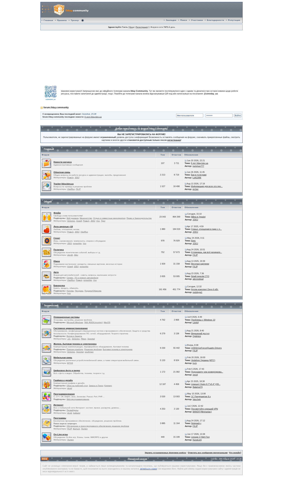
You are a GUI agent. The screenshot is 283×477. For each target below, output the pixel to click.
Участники (197, 20)
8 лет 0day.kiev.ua (93, 117)
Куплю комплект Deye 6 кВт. (205, 289)
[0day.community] (65, 10)
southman (89, 352)
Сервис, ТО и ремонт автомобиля (82, 278)
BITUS (70, 363)
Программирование (64, 394)
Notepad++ (196, 423)
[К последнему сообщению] (185, 160)
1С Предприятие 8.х (201, 396)
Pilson (83, 339)
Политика (59, 250)
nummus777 (198, 166)
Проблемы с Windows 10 (203, 320)
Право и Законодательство (139, 218)
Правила (62, 20)
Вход (131, 27)
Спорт (57, 238)
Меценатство (86, 218)
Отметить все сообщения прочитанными (208, 453)
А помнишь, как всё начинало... (206, 252)
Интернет (58, 405)
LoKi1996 (197, 177)
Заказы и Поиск (96, 386)
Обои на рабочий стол (77, 386)
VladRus (71, 189)
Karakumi (197, 440)
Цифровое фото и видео (67, 370)
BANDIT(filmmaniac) (202, 412)
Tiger (103, 221)
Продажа (79, 291)
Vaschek (197, 399)
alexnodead (198, 279)
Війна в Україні (198, 217)
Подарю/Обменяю (93, 291)
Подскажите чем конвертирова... (207, 372)
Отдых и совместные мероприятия (109, 218)
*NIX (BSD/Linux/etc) (93, 322)
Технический (51, 305)
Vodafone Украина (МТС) (203, 360)
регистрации (174, 140)
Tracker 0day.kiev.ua (64, 184)
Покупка (70, 291)
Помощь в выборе (75, 349)
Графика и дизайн (63, 380)
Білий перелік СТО (200, 276)
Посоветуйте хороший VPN (204, 409)
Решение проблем (93, 349)
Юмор (57, 261)
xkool (195, 375)
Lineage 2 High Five (200, 437)
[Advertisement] (141, 56)
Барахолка (59, 285)
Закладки (171, 20)
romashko (77, 243)
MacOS (107, 322)
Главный (49, 149)
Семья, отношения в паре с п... (206, 229)
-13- (69, 339)
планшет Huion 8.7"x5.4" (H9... (205, 384)
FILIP (78, 189)
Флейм (57, 213)
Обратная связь (62, 172)
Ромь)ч (70, 177)
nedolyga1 (197, 292)
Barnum (76, 429)
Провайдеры (72, 410)
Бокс (193, 240)
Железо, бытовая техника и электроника (75, 344)
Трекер (75, 20)
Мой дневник (73, 218)
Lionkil (195, 322)
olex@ (70, 255)
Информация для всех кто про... (207, 186)
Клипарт (108, 386)
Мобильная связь (63, 357)
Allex (76, 255)
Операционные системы (67, 317)
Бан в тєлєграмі (198, 175)
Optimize (197, 336)
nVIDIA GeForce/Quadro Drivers (206, 348)
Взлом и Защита (74, 336)
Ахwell (79, 221)
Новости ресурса (63, 162)
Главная (48, 20)
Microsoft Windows (75, 322)
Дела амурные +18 (63, 226)
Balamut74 (198, 387)
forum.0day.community (56, 107)
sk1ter (195, 189)
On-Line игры (61, 434)
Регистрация (142, 27)
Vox (98, 221)
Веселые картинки (200, 264)
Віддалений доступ (200, 333)
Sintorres (71, 221)
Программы (60, 418)
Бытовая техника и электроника (117, 349)
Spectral (91, 339)
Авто (56, 272)
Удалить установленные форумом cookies (165, 453)
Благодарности (215, 20)
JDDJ (77, 177)
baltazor (76, 413)
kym (69, 293)
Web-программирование (78, 399)
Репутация (234, 20)
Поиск (183, 20)
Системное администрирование (71, 328)
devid (69, 388)
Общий (48, 201)
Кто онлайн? (235, 453)
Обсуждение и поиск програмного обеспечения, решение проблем (98, 426)
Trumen (84, 429)
